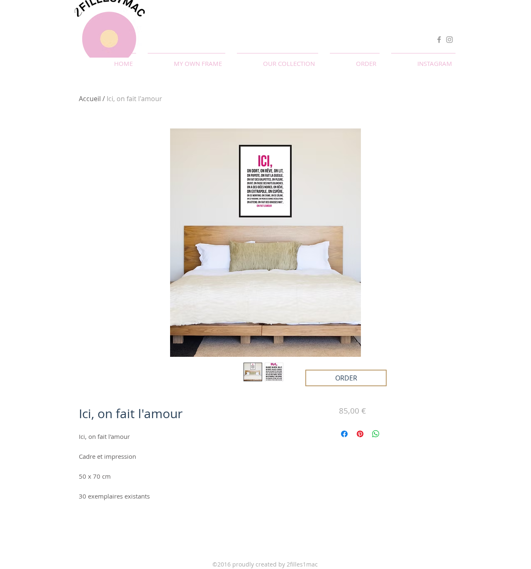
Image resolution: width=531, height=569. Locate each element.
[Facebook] (439, 39)
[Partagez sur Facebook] (344, 434)
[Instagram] (449, 39)
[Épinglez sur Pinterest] (360, 434)
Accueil (90, 98)
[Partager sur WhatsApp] (376, 434)
